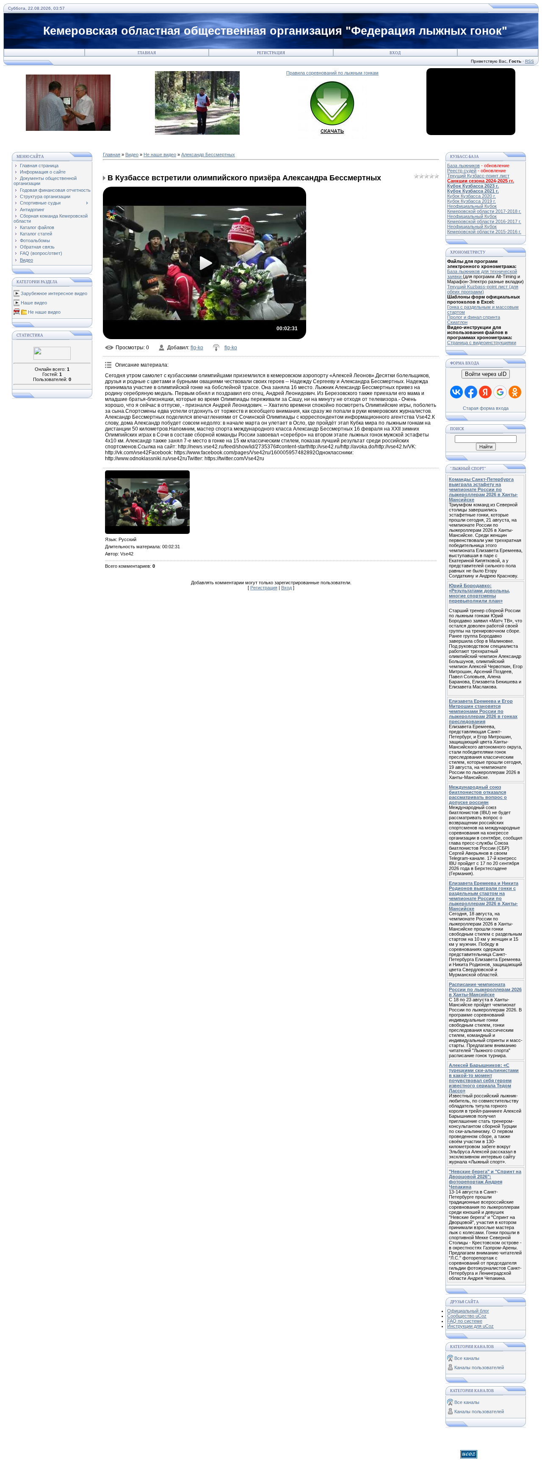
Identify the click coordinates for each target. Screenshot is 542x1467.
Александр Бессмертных (208, 154)
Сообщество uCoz (467, 1315)
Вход (395, 53)
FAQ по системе (464, 1320)
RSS (529, 61)
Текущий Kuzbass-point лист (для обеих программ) (482, 289)
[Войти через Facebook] (471, 392)
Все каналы (466, 1358)
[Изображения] (147, 502)
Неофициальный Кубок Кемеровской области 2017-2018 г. (484, 209)
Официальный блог (468, 1310)
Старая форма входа (486, 408)
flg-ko (197, 348)
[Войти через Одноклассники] (515, 392)
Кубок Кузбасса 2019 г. (471, 201)
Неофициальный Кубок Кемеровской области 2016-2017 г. (484, 219)
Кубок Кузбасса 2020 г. (471, 196)
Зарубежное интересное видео (54, 293)
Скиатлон (457, 322)
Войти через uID (485, 374)
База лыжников (463, 165)
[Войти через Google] (500, 392)
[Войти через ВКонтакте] (456, 392)
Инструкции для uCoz (470, 1326)
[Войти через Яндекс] (485, 392)
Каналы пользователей (479, 1367)
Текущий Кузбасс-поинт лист (478, 175)
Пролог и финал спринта (473, 317)
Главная (147, 53)
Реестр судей (461, 170)
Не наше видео (44, 312)
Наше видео (34, 302)
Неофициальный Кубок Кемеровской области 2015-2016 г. (484, 229)
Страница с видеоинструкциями (481, 342)
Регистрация (271, 53)
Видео (131, 154)
